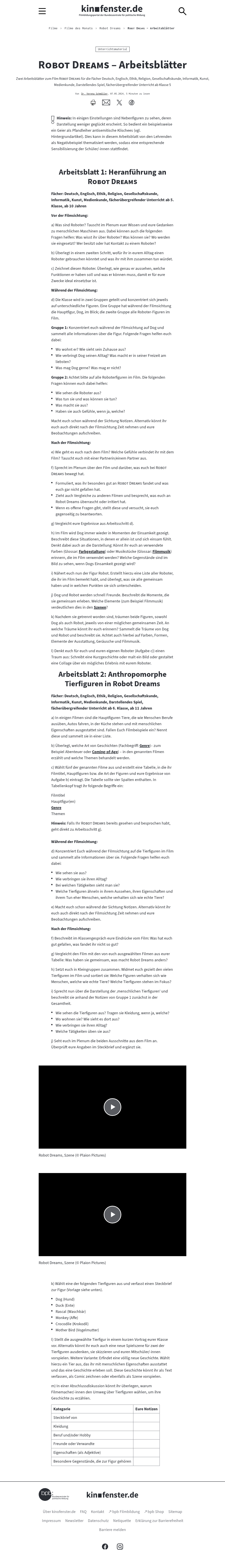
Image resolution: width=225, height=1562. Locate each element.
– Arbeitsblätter (151, 28)
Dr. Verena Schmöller (94, 93)
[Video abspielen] (112, 1107)
